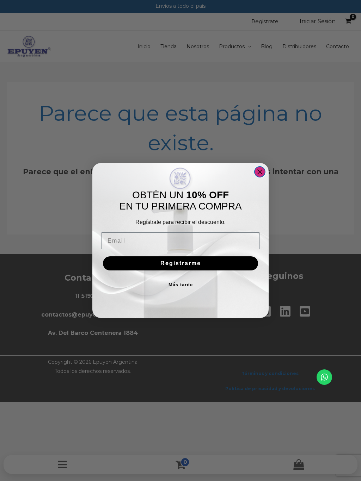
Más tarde (181, 284)
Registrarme (180, 263)
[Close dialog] (260, 172)
